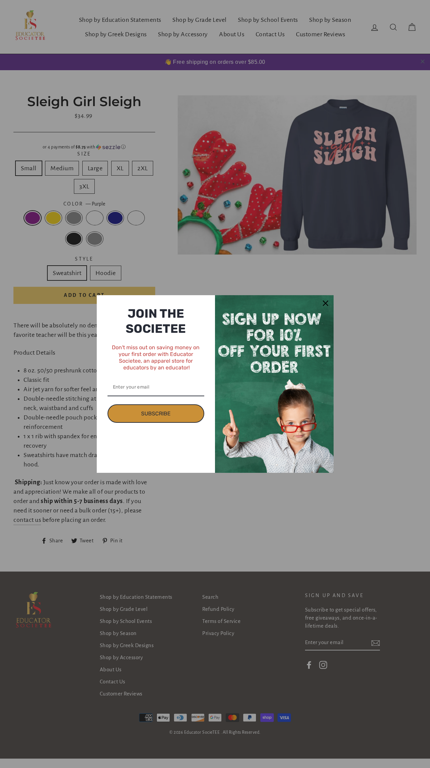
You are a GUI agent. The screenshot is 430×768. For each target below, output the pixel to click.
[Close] (325, 303)
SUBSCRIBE (156, 413)
